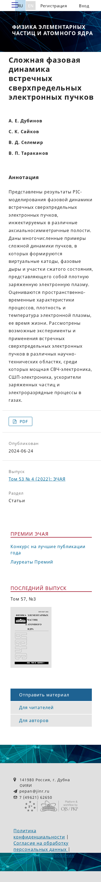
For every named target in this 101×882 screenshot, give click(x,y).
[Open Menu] (15, 5)
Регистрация (53, 5)
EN (30, 5)
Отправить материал (44, 695)
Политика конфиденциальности (39, 834)
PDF (23, 421)
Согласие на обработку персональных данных (40, 846)
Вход (84, 5)
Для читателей (36, 707)
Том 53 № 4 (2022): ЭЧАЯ (37, 479)
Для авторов (33, 720)
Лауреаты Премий (32, 562)
